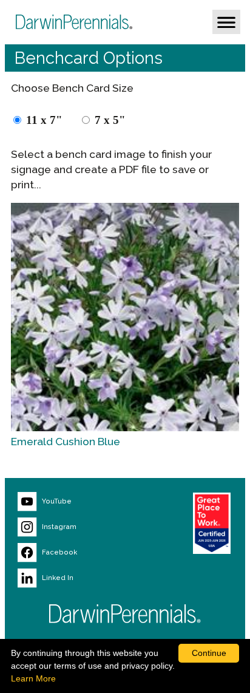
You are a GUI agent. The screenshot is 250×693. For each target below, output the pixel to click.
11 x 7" (44, 120)
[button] (226, 22)
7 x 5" (110, 120)
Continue (209, 653)
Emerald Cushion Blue (65, 441)
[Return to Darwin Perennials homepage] (125, 613)
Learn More (33, 678)
